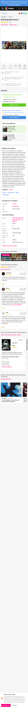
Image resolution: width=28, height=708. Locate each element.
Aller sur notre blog (6, 379)
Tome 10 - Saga (5, 361)
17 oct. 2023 (23, 312)
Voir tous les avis (5, 269)
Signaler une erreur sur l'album (9, 245)
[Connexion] (25, 8)
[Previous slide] (3, 45)
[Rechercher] (19, 8)
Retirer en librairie (14, 117)
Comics (14, 203)
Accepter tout (5, 705)
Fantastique (15, 206)
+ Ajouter (11, 189)
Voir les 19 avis (4, 24)
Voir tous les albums (7, 366)
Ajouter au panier (14, 105)
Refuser (14, 705)
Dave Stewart (16, 219)
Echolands (4, 13)
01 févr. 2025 (23, 273)
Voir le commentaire (16, 304)
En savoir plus (16, 4)
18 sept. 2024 (23, 288)
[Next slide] (24, 45)
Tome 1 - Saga (5, 358)
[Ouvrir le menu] (2, 8)
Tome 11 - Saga (5, 363)
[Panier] (22, 8)
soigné (13, 101)
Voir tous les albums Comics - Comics (11, 334)
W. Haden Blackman (17, 217)
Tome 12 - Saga (5, 364)
